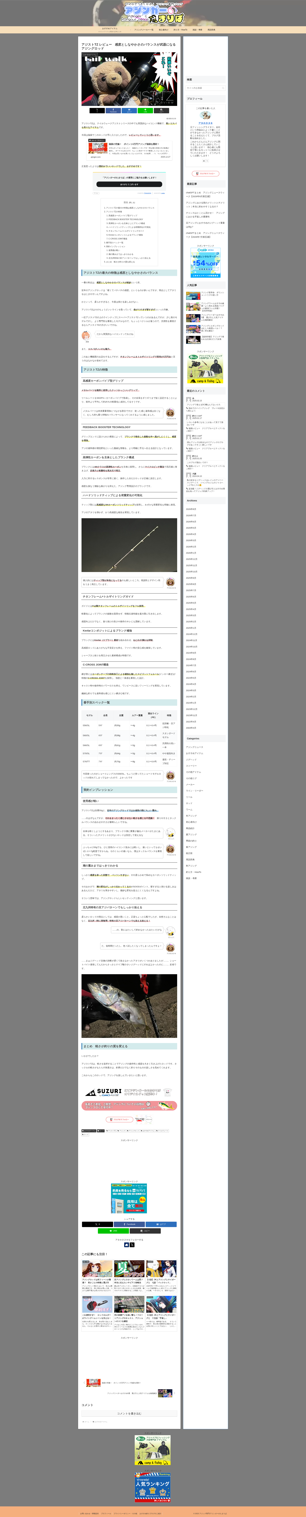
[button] (161, 110)
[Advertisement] (129, 1159)
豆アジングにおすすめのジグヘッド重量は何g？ (205, 225)
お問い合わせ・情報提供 (89, 1513)
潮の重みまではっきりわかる (121, 254)
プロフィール (106, 1513)
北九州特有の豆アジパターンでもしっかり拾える (130, 258)
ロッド (102, 1131)
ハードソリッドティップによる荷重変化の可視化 (130, 227)
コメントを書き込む (129, 1413)
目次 (126, 202)
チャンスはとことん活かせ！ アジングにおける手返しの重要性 (205, 215)
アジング (122, 1131)
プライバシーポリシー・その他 (125, 1513)
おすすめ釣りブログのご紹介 (150, 1513)
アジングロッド (134, 1131)
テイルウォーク (163, 1131)
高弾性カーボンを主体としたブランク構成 (127, 223)
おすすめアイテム (90, 1131)
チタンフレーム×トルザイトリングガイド (126, 231)
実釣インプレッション (115, 246)
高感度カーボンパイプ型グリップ (123, 215)
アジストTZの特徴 (114, 212)
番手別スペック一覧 (114, 243)
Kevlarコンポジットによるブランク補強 (126, 235)
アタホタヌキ (147, 193)
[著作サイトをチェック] (126, 1244)
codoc (163, 193)
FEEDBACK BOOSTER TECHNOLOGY (126, 219)
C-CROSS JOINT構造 (118, 239)
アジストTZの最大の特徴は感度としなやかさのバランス (130, 208)
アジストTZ (112, 1131)
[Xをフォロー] (132, 1244)
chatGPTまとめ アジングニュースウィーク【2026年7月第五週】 (205, 235)
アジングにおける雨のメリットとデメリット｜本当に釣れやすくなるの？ (205, 205)
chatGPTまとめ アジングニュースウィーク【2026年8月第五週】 (205, 194)
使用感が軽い (114, 250)
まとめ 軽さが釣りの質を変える (120, 262)
